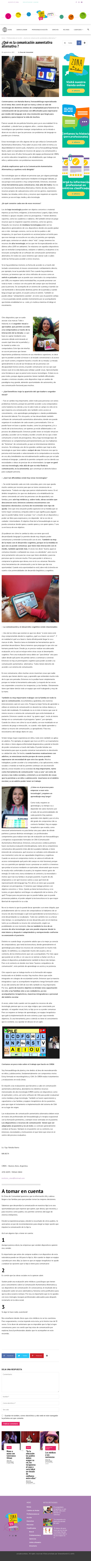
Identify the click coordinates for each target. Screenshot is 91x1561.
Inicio (3, 38)
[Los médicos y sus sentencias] (49, 1440)
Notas (9, 1447)
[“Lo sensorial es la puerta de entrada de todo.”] (47, 1522)
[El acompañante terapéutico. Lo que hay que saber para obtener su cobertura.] (47, 1509)
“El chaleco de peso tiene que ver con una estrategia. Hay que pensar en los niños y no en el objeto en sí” (60, 1533)
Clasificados (31, 1528)
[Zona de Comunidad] (16, 52)
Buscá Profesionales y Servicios (35, 1535)
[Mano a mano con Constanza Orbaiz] (11, 1440)
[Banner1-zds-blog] (75, 72)
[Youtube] (81, 2)
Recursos (30, 1525)
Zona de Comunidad (26, 52)
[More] (46, 1355)
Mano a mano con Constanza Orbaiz (11, 1454)
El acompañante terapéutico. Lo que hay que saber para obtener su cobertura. (60, 1510)
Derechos (30, 1521)
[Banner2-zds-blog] (75, 124)
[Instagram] (79, 2)
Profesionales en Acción (14, 38)
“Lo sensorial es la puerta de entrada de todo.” (59, 1521)
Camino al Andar (49, 1448)
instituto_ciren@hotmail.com (13, 1178)
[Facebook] (76, 2)
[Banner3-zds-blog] (75, 175)
